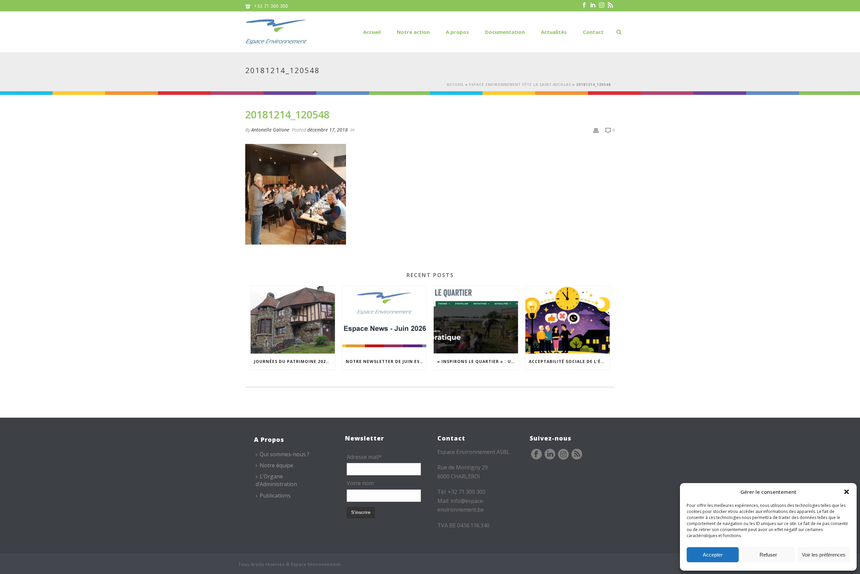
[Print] (596, 130)
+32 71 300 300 (271, 6)
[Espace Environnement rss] (576, 454)
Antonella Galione (270, 129)
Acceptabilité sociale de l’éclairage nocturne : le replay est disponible (569, 361)
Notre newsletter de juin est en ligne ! (386, 361)
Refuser (768, 555)
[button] (846, 491)
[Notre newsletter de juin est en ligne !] (384, 320)
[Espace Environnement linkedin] (550, 454)
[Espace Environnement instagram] (563, 454)
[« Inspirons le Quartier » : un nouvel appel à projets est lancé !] (476, 320)
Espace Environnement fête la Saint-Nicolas (520, 84)
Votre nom (360, 483)
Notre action (413, 32)
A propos (457, 32)
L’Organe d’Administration (276, 480)
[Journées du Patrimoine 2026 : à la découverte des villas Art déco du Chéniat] (293, 320)
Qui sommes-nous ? (284, 454)
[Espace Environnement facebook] (536, 454)
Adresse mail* (364, 457)
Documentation (505, 32)
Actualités (554, 32)
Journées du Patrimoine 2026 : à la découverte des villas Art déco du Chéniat (294, 361)
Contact (593, 32)
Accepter (713, 555)
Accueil (372, 32)
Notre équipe (276, 465)
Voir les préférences (824, 555)
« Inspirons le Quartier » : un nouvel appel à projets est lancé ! (477, 361)
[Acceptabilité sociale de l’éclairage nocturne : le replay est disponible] (567, 320)
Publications (275, 495)
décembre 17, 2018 (327, 129)
